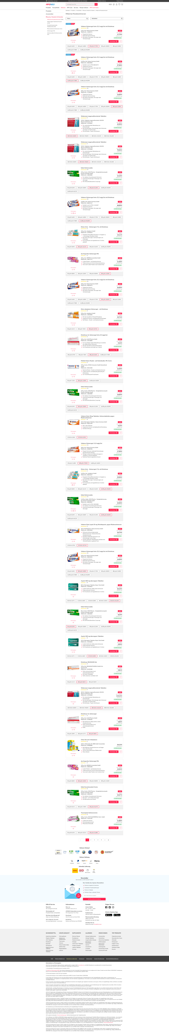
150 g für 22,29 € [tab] (93, 187)
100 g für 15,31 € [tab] (82, 832)
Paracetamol (49, 945)
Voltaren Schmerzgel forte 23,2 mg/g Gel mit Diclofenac (97, 26)
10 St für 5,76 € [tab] (71, 545)
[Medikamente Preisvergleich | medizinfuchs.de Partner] (96, 852)
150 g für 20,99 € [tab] (105, 46)
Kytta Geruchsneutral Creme (89, 787)
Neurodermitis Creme (117, 938)
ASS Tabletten (49, 940)
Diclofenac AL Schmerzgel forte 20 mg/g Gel (94, 335)
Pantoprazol (115, 942)
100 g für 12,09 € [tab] (82, 380)
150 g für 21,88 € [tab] (93, 832)
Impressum (81, 959)
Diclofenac (48, 942)
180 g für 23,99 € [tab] (117, 46)
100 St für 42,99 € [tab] (71, 136)
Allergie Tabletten (89, 938)
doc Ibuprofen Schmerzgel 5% (90, 254)
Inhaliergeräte (102, 946)
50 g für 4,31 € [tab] (71, 329)
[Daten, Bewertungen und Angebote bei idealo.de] (90, 852)
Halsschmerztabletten (104, 940)
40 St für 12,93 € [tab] (103, 600)
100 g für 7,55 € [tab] (82, 329)
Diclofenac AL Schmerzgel (89, 714)
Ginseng (74, 949)
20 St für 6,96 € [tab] (92, 600)
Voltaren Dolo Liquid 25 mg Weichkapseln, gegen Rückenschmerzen (101, 524)
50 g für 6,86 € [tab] (71, 273)
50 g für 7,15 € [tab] (71, 380)
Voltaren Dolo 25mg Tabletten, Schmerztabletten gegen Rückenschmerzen (97, 417)
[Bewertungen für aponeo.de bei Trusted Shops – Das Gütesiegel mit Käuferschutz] (58, 852)
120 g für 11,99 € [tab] (71, 463)
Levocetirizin (88, 946)
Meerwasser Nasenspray (101, 944)
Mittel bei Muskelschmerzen (53, 19)
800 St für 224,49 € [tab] (109, 136)
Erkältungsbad (102, 942)
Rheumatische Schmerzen (53, 29)
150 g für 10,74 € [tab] (93, 329)
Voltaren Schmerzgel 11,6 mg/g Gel (91, 443)
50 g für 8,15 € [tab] (71, 832)
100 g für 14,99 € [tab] (82, 46)
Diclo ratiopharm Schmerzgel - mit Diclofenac (94, 309)
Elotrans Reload (76, 936)
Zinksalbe (114, 940)
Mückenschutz (115, 945)
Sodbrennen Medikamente (62, 938)
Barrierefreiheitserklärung (112, 959)
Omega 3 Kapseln (76, 945)
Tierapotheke (55, 7)
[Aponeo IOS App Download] (108, 915)
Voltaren (61, 943)
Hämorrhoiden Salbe (64, 945)
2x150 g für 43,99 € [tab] (106, 187)
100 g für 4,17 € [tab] (82, 733)
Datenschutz (89, 959)
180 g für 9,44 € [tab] (93, 354)
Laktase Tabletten (76, 947)
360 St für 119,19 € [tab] (96, 136)
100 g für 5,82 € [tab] (82, 682)
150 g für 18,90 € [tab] (93, 273)
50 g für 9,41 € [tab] (71, 806)
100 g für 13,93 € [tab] (82, 273)
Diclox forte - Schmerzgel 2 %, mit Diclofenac (94, 227)
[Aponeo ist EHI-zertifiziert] (65, 852)
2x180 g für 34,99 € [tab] (95, 463)
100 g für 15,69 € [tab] (82, 187)
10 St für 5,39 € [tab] (71, 437)
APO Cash (69, 7)
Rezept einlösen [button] (84, 7)
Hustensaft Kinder (103, 950)
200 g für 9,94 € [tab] (93, 682)
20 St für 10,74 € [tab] (82, 545)
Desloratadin (88, 950)
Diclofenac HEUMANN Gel (89, 662)
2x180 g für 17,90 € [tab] (105, 354)
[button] (63, 7)
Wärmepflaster (62, 936)
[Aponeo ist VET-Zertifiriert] (77, 852)
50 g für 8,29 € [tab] (71, 187)
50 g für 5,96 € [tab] (71, 246)
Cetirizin (87, 945)
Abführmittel (62, 946)
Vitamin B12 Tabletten (77, 943)
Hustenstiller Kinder (103, 948)
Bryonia (114, 949)
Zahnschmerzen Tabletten (49, 951)
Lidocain (61, 950)
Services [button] (76, 7)
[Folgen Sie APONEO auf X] (110, 907)
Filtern (68, 18)
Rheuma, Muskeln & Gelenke (54, 17)
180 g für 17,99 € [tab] (83, 463)
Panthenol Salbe (116, 947)
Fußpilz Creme (115, 943)
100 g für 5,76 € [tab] (71, 354)
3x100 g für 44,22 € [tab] (72, 191)
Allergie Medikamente (90, 936)
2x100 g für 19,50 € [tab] (94, 380)
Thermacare (62, 941)
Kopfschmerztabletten (51, 936)
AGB (52, 959)
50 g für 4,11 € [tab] (71, 682)
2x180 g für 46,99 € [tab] (85, 50)
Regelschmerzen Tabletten (50, 948)
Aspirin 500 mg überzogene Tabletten (92, 581)
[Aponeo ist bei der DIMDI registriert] (71, 852)
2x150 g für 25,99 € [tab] (106, 246)
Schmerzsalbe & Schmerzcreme (54, 33)
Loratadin (87, 948)
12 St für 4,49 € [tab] (81, 600)
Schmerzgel (50, 31)
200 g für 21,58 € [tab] (105, 273)
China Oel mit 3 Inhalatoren (89, 740)
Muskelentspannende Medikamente (52, 25)
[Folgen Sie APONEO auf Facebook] (106, 907)
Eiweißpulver (75, 938)
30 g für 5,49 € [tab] (71, 46)
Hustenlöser (102, 938)
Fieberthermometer (116, 936)
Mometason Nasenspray (88, 942)
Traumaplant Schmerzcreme (89, 813)
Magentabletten (63, 948)
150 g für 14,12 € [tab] (82, 246)
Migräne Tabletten (50, 938)
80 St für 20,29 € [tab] (114, 600)
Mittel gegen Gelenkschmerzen (54, 21)
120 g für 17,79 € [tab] (93, 46)
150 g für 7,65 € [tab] (82, 354)
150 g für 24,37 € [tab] (93, 806)
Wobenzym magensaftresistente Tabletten (93, 116)
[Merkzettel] (119, 4)
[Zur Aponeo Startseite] (50, 4)
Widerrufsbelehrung (60, 959)
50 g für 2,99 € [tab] (71, 733)
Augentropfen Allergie (90, 940)
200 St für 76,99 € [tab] (84, 136)
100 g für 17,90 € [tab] (82, 806)
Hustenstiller (102, 936)
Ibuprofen (48, 943)
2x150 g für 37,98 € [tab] (72, 50)
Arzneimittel (49, 14)
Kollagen (74, 942)
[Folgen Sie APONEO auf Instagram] (113, 907)
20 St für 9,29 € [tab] (82, 437)
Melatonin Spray (76, 940)
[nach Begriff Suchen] (96, 4)
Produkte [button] (48, 7)
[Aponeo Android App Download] (117, 915)
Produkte (48, 11)
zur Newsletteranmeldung (94, 899)
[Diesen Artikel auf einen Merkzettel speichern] (120, 41)
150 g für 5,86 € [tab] (93, 733)
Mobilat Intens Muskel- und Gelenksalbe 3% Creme (96, 361)
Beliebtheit (94, 18)
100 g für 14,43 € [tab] (93, 246)
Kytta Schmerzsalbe (87, 168)
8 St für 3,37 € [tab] (70, 600)
